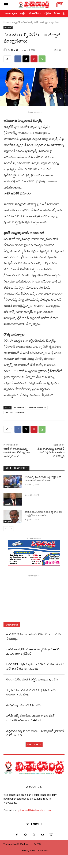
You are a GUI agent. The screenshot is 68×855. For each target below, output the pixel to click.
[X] (25, 58)
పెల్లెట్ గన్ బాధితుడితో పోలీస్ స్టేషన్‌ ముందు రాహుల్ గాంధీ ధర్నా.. (31, 692)
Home (6, 22)
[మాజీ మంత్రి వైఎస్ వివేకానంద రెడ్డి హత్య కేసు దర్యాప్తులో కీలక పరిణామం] (12, 516)
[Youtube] (42, 834)
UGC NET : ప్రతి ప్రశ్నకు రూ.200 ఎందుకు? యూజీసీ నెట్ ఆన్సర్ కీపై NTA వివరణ (35, 666)
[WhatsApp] (42, 58)
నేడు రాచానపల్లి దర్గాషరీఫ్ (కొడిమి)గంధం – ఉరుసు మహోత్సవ (51, 452)
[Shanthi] (5, 50)
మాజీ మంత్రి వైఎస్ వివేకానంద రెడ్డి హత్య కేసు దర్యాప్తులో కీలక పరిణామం (44, 513)
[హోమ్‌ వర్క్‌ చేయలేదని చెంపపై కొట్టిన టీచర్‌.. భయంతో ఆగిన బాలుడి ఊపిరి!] (12, 481)
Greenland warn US (37, 407)
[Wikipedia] (51, 834)
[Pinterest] (34, 58)
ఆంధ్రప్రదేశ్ (16, 22)
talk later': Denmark (14, 412)
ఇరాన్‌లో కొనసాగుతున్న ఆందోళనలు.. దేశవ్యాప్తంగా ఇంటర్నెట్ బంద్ (16, 452)
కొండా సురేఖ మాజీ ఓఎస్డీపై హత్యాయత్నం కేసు (32, 679)
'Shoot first (19, 407)
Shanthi (15, 50)
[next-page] (11, 528)
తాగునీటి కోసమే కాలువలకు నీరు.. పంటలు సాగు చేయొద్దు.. (33, 636)
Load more (32, 744)
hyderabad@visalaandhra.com (34, 810)
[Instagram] (25, 834)
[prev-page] (5, 528)
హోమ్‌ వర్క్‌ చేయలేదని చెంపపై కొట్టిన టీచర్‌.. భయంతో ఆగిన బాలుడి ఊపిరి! (44, 479)
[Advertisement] (34, 599)
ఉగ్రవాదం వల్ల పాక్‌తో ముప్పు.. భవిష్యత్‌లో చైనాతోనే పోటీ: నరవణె (35, 733)
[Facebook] (17, 58)
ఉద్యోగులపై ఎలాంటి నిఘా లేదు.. (24, 705)
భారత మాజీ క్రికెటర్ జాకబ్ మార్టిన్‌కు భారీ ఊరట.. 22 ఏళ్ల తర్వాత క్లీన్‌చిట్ (34, 651)
